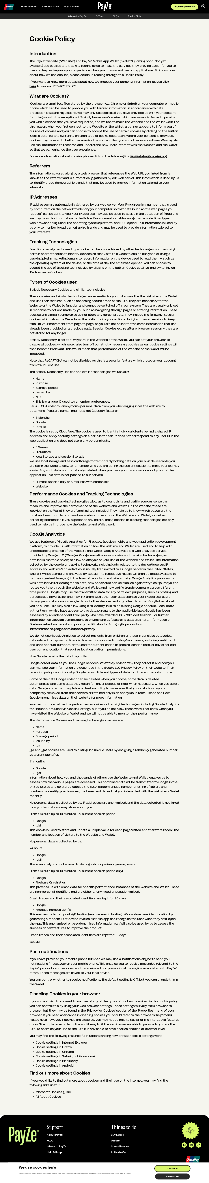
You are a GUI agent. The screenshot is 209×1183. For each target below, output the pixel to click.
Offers (100, 16)
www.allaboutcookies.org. (148, 156)
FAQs (116, 16)
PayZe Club (134, 16)
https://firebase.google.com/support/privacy (62, 629)
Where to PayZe (77, 16)
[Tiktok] (198, 1145)
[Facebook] (184, 1145)
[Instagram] (191, 1145)
